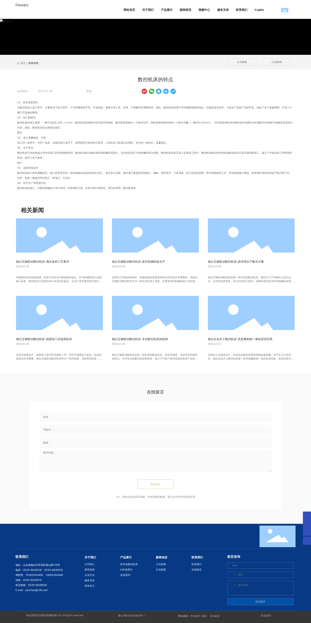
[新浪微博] (144, 91)
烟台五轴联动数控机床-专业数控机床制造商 (140, 339)
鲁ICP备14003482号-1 (131, 615)
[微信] (151, 91)
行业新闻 (277, 62)
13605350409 (54, 574)
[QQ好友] (158, 91)
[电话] (307, 516)
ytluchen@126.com (36, 590)
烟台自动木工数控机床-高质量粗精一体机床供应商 (240, 339)
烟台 (204, 615)
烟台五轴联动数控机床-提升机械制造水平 (138, 261)
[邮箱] (307, 524)
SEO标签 (214, 616)
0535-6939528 (32, 569)
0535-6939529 (37, 585)
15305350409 (34, 574)
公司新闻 (242, 62)
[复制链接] (173, 91)
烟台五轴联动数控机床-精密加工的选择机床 (44, 339)
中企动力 (196, 615)
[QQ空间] (166, 91)
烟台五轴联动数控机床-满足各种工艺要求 (42, 261)
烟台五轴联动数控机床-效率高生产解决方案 (236, 261)
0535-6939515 (53, 569)
